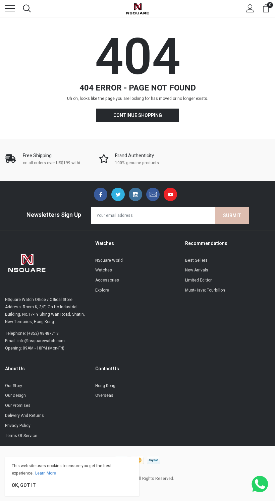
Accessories (107, 280)
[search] (27, 8)
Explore (102, 290)
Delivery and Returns (24, 416)
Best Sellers (196, 260)
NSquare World (109, 260)
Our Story (13, 386)
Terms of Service (21, 436)
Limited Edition (199, 280)
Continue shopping (137, 115)
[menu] (10, 8)
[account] (250, 8)
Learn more (45, 473)
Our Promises (18, 405)
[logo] (137, 8)
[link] (100, 194)
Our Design (15, 395)
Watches (103, 270)
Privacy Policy (18, 426)
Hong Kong (105, 386)
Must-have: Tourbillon (205, 290)
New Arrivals (196, 270)
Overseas (104, 395)
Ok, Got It (24, 485)
